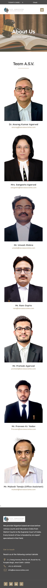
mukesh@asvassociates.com (23, 489)
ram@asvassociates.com (23, 308)
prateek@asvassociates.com (23, 369)
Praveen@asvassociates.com (23, 429)
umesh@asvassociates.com (23, 248)
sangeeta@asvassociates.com (23, 187)
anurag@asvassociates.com (24, 127)
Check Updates (36, 2)
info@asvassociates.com (18, 570)
